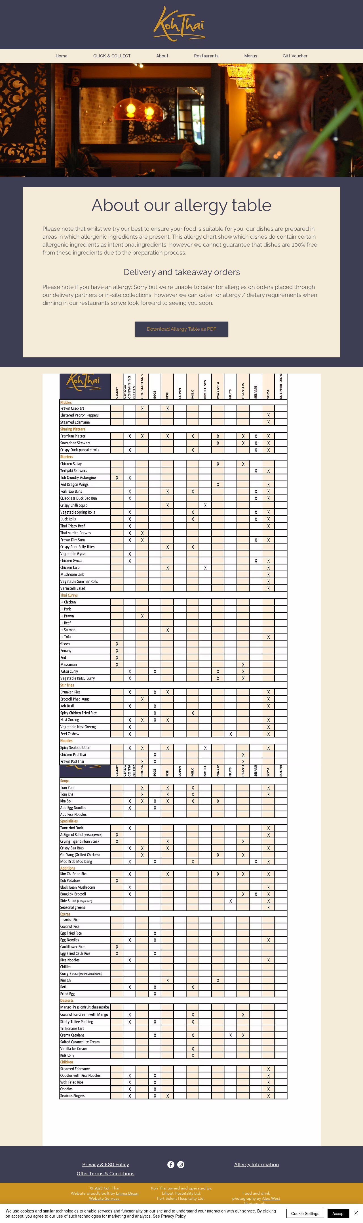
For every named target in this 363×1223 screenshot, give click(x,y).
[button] (206, 56)
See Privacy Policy (169, 1216)
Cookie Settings (305, 1213)
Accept (338, 1213)
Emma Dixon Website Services (114, 1196)
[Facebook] (170, 1164)
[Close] (356, 1213)
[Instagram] (180, 1164)
